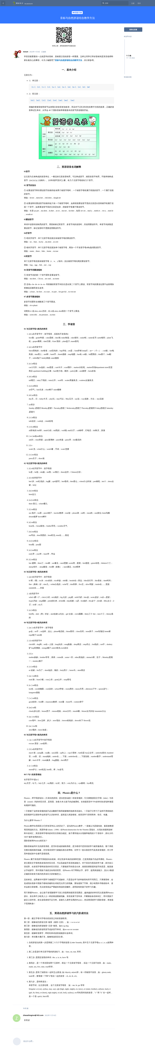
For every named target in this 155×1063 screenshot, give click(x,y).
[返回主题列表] (3, 3)
